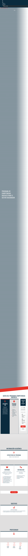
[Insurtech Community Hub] (4, 7)
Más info (23, 426)
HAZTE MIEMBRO (4, 4)
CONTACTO (3, 3)
